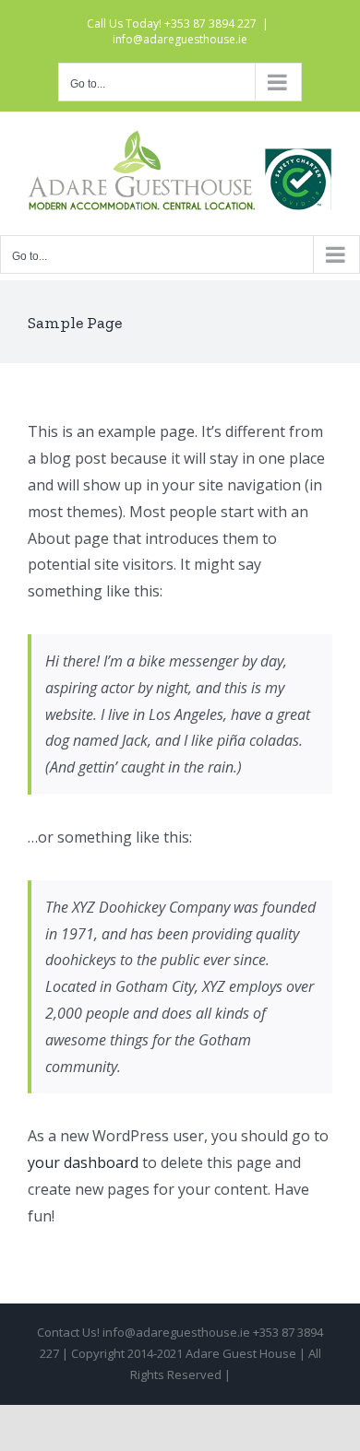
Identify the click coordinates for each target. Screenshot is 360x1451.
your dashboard (83, 1162)
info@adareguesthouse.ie (180, 39)
